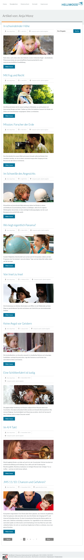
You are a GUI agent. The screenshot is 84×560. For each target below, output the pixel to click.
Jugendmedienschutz (41, 487)
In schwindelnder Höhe (16, 26)
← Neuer (8, 539)
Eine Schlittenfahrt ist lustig (19, 372)
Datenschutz (25, 4)
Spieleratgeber (44, 31)
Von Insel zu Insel (13, 274)
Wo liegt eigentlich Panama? (19, 225)
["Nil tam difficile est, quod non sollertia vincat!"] (72, 3)
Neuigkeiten (14, 4)
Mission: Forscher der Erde (18, 124)
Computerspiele (35, 31)
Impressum (44, 4)
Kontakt (34, 4)
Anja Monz (12, 31)
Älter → (49, 539)
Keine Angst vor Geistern (17, 323)
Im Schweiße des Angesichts (19, 173)
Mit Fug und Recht (13, 75)
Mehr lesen (9, 66)
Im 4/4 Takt (10, 427)
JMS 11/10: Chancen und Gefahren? (24, 482)
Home (5, 4)
